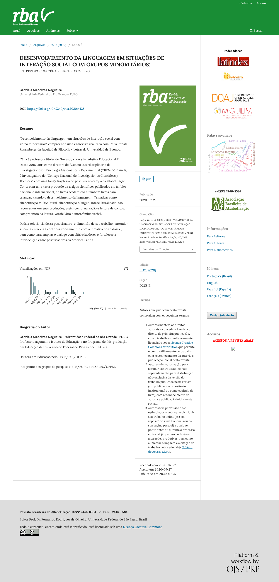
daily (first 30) (96, 308)
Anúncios (53, 31)
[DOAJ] (233, 97)
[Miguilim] (233, 111)
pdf (148, 179)
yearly (124, 308)
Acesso (261, 3)
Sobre (71, 31)
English (212, 283)
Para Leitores (216, 236)
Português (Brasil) (219, 276)
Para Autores (215, 243)
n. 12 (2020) (58, 45)
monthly (112, 308)
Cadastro (246, 3)
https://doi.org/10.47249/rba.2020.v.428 (56, 109)
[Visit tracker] (233, 349)
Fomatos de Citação (156, 249)
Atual (16, 31)
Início (23, 45)
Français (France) (219, 296)
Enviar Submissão (222, 315)
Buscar (258, 31)
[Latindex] (233, 65)
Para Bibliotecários (220, 250)
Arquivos (33, 31)
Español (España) (219, 289)
